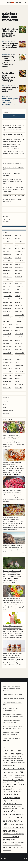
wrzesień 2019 (19, 286)
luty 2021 (17, 238)
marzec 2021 (18, 235)
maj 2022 (6, 365)
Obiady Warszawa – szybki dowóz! (13, 694)
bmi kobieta (16, 751)
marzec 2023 (7, 349)
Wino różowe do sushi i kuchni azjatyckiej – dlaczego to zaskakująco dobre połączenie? (12, 146)
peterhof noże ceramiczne (11, 784)
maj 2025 (6, 280)
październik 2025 (8, 264)
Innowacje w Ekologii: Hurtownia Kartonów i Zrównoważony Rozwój (13, 715)
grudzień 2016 (19, 384)
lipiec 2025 (6, 273)
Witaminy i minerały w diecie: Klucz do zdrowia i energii (13, 463)
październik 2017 (19, 353)
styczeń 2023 (7, 353)
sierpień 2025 (7, 270)
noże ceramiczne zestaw (11, 772)
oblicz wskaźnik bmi (11, 777)
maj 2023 (6, 343)
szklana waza (13, 808)
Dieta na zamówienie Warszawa (12, 163)
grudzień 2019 (19, 280)
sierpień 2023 (7, 334)
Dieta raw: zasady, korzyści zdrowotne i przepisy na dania (11, 518)
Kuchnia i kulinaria (6, 41)
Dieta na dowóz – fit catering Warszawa (11, 174)
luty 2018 (17, 340)
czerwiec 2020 (19, 261)
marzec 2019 (18, 299)
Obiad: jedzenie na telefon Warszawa (13, 698)
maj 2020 (17, 264)
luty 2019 (17, 302)
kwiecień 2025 (7, 283)
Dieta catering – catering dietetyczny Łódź (13, 168)
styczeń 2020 (18, 276)
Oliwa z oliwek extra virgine (10, 780)
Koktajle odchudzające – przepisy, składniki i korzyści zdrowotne (12, 626)
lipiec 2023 (6, 337)
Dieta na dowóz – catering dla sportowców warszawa (11, 721)
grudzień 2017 (19, 346)
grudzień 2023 (7, 324)
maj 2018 (17, 330)
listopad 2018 (18, 311)
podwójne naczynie (14, 789)
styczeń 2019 (18, 305)
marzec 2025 (7, 286)
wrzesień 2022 (7, 356)
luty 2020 (17, 273)
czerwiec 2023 (7, 340)
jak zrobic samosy (19, 760)
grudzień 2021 (7, 375)
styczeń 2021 (18, 242)
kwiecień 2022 (7, 368)
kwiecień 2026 (7, 245)
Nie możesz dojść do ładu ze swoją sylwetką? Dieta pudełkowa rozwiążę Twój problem (13, 189)
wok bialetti (8, 837)
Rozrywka (6, 413)
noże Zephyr (11, 775)
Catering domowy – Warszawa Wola (13, 195)
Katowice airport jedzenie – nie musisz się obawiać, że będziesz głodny (12, 181)
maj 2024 (6, 315)
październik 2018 (19, 315)
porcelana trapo (14, 798)
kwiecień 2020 (19, 267)
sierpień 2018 (18, 321)
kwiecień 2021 (7, 387)
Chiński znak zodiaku (13, 754)
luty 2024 (6, 321)
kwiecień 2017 (19, 372)
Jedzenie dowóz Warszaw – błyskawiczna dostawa (11, 709)
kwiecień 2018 (19, 334)
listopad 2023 (7, 327)
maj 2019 (17, 296)
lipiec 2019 (18, 292)
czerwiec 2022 (7, 362)
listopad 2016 (18, 387)
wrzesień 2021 (7, 381)
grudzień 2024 (7, 296)
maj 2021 (5, 384)
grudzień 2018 (19, 308)
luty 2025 (6, 289)
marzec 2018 (18, 337)
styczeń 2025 (7, 292)
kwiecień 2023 (7, 346)
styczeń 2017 (18, 381)
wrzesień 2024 (7, 305)
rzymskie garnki (10, 803)
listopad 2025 (7, 261)
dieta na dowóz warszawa (10, 756)
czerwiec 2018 (19, 327)
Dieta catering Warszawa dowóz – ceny (12, 703)
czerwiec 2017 (19, 365)
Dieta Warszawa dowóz (16, 758)
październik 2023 (8, 330)
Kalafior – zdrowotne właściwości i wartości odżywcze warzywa (13, 654)
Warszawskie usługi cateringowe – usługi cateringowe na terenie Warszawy (12, 688)
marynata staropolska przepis (13, 762)
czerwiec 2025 (7, 276)
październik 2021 (8, 378)
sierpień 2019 (18, 289)
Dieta (4, 404)
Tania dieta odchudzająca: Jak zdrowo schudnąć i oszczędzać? (12, 599)
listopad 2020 (19, 245)
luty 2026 (6, 251)
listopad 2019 (18, 283)
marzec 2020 (18, 270)
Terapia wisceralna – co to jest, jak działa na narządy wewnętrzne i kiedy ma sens (14, 153)
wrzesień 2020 (19, 251)
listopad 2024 (7, 299)
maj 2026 (6, 242)
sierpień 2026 (7, 235)
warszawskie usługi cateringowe (13, 834)
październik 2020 (20, 248)
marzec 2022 (7, 372)
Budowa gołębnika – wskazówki (12, 571)
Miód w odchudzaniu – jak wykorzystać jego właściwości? (12, 436)
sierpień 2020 (18, 254)
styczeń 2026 (7, 254)
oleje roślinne (18, 777)
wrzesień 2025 (7, 267)
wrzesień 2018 (19, 318)
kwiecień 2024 (7, 318)
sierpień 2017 (18, 359)
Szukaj (14, 115)
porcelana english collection (12, 791)
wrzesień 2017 (19, 356)
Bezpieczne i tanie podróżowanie (12, 545)
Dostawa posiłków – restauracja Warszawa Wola (12, 200)
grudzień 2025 (7, 257)
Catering (3, 96)
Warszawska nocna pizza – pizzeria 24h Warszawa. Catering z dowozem (13, 727)
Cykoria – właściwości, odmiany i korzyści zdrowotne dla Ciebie (12, 491)
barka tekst (7, 751)
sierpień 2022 (7, 359)
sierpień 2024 (7, 308)
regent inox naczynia (11, 800)
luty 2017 (17, 378)
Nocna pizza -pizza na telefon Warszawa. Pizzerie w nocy (11, 733)
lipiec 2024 (6, 311)
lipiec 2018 (18, 324)
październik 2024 (8, 302)
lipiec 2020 (18, 257)
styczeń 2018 (18, 343)
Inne (4, 407)
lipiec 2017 (18, 362)
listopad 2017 (18, 349)
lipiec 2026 (6, 238)
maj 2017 (17, 368)
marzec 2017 (18, 375)
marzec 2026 (7, 248)
